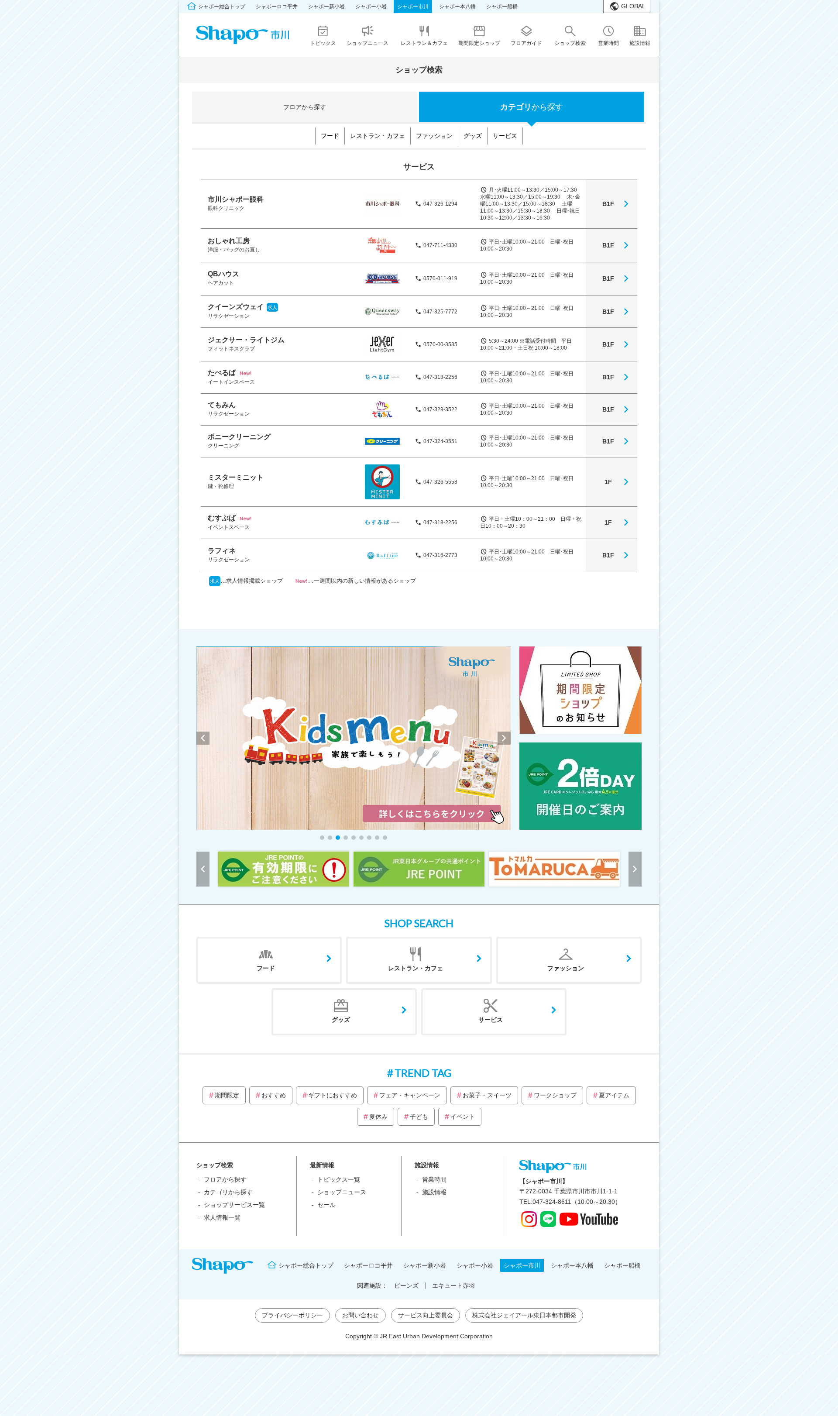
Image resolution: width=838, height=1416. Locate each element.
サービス (505, 135)
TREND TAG (423, 1072)
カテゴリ (531, 107)
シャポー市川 (413, 6)
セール (326, 1204)
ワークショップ (555, 1095)
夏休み (378, 1116)
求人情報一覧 (222, 1217)
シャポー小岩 (371, 6)
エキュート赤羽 (453, 1285)
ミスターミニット (236, 477)
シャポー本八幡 (457, 6)
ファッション (434, 135)
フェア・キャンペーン (409, 1095)
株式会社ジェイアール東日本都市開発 (524, 1315)
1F (608, 481)
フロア (304, 106)
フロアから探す (225, 1179)
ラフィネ (222, 550)
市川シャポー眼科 (236, 199)
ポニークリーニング (239, 436)
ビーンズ (406, 1285)
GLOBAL (633, 6)
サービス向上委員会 (425, 1315)
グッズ (473, 135)
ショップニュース (341, 1192)
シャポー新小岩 (326, 6)
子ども (419, 1116)
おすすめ (273, 1095)
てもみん (222, 405)
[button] (322, 837)
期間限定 (227, 1095)
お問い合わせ (360, 1315)
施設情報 (434, 1192)
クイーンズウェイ (236, 306)
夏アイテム (614, 1095)
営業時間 (434, 1179)
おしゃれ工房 (229, 240)
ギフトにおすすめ (332, 1095)
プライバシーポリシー (292, 1315)
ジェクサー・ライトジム (246, 340)
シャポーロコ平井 (277, 6)
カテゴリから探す (228, 1192)
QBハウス (223, 274)
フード (330, 135)
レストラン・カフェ (377, 135)
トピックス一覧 (338, 1179)
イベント (462, 1116)
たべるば (222, 372)
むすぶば (222, 518)
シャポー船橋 (502, 6)
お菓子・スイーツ (487, 1095)
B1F (608, 203)
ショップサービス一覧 (234, 1204)
